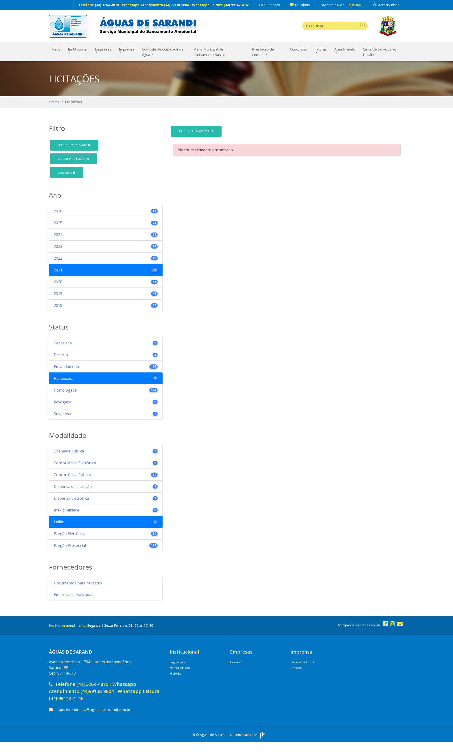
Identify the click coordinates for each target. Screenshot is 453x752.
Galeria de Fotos (302, 662)
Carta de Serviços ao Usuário (379, 52)
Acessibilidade (388, 5)
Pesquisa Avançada (198, 131)
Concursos (298, 49)
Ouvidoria (302, 5)
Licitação (236, 662)
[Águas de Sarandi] (68, 25)
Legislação (177, 662)
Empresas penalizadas (73, 594)
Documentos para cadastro (78, 583)
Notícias (296, 668)
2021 (65, 172)
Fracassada (73, 145)
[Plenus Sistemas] (262, 734)
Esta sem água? (341, 5)
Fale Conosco (269, 5)
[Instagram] (392, 623)
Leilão (72, 158)
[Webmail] (400, 623)
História (175, 673)
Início (56, 49)
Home (54, 102)
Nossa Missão (180, 668)
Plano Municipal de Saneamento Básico (209, 52)
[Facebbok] (385, 623)
